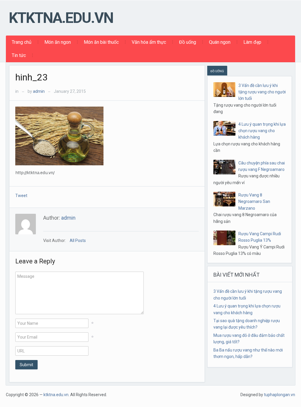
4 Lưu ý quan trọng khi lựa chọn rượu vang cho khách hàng (262, 131)
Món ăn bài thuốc (101, 42)
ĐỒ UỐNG (217, 71)
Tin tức (19, 55)
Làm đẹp (252, 42)
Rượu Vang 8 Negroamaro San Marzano (254, 202)
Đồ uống (187, 42)
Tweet (21, 195)
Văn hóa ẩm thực (149, 42)
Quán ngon (219, 42)
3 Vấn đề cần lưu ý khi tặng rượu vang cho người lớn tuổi (262, 92)
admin (39, 91)
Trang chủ (21, 42)
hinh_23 (31, 77)
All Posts (78, 240)
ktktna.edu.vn (61, 17)
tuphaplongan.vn (279, 394)
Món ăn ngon (57, 42)
